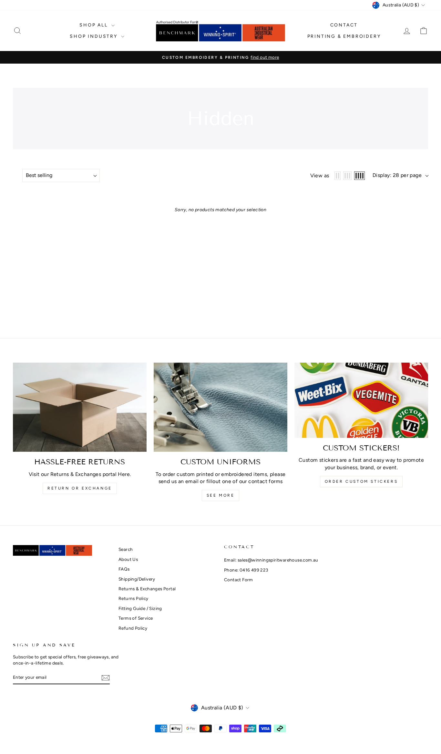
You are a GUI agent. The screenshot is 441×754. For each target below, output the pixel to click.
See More (221, 495)
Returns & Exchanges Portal (147, 588)
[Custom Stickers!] (361, 400)
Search (125, 549)
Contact (344, 25)
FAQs (124, 569)
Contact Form (238, 579)
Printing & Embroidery (344, 36)
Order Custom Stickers (361, 481)
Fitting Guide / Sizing (140, 608)
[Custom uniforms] (220, 407)
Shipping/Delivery (136, 579)
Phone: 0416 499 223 (246, 570)
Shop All (94, 25)
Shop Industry (94, 36)
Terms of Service (135, 618)
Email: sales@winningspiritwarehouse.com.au (271, 560)
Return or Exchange (79, 488)
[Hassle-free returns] (80, 407)
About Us (128, 559)
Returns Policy (133, 598)
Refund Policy (132, 628)
